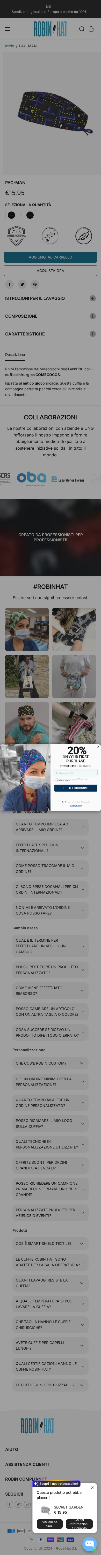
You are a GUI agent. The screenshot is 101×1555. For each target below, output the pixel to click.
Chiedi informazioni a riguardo (79, 1524)
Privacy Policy (76, 805)
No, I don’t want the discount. (76, 802)
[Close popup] (92, 1488)
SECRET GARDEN (69, 1507)
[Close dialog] (98, 746)
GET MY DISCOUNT (76, 788)
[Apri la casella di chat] (89, 1544)
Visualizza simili (49, 1524)
